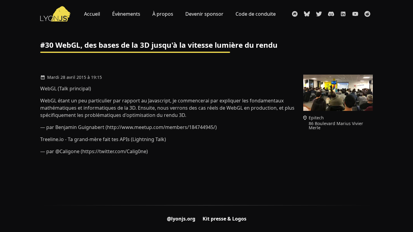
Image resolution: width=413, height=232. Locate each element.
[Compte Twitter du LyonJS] (319, 13)
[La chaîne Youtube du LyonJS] (355, 13)
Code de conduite (256, 14)
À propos (162, 14)
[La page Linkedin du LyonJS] (343, 13)
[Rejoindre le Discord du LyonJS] (331, 13)
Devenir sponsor (204, 14)
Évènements (126, 14)
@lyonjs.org (181, 218)
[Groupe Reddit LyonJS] (367, 13)
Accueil (92, 14)
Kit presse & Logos (224, 218)
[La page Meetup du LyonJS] (294, 13)
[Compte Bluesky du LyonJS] (306, 13)
